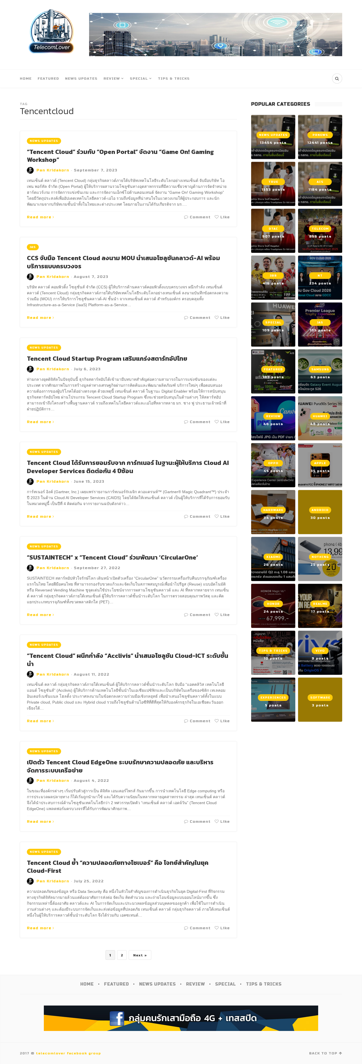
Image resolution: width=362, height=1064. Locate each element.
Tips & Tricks (174, 78)
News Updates (81, 78)
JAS (33, 247)
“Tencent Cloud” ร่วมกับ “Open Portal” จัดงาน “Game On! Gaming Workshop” (120, 156)
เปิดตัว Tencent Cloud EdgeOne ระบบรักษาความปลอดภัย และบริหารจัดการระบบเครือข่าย (120, 766)
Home (26, 78)
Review (112, 78)
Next (138, 955)
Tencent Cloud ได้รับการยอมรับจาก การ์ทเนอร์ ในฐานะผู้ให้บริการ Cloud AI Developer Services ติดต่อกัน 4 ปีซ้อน (128, 467)
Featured (48, 78)
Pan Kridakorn (52, 170)
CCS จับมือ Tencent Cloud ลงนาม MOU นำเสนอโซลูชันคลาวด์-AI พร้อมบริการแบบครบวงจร (123, 262)
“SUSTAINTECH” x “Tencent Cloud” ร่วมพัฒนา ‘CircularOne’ (112, 557)
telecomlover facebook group (68, 1053)
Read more (39, 217)
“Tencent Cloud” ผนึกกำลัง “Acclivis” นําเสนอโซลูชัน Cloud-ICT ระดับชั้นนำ (127, 660)
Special (139, 78)
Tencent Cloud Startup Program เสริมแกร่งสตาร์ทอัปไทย (107, 358)
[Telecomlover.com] (51, 34)
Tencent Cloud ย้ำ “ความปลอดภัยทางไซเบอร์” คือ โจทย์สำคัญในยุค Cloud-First (117, 867)
